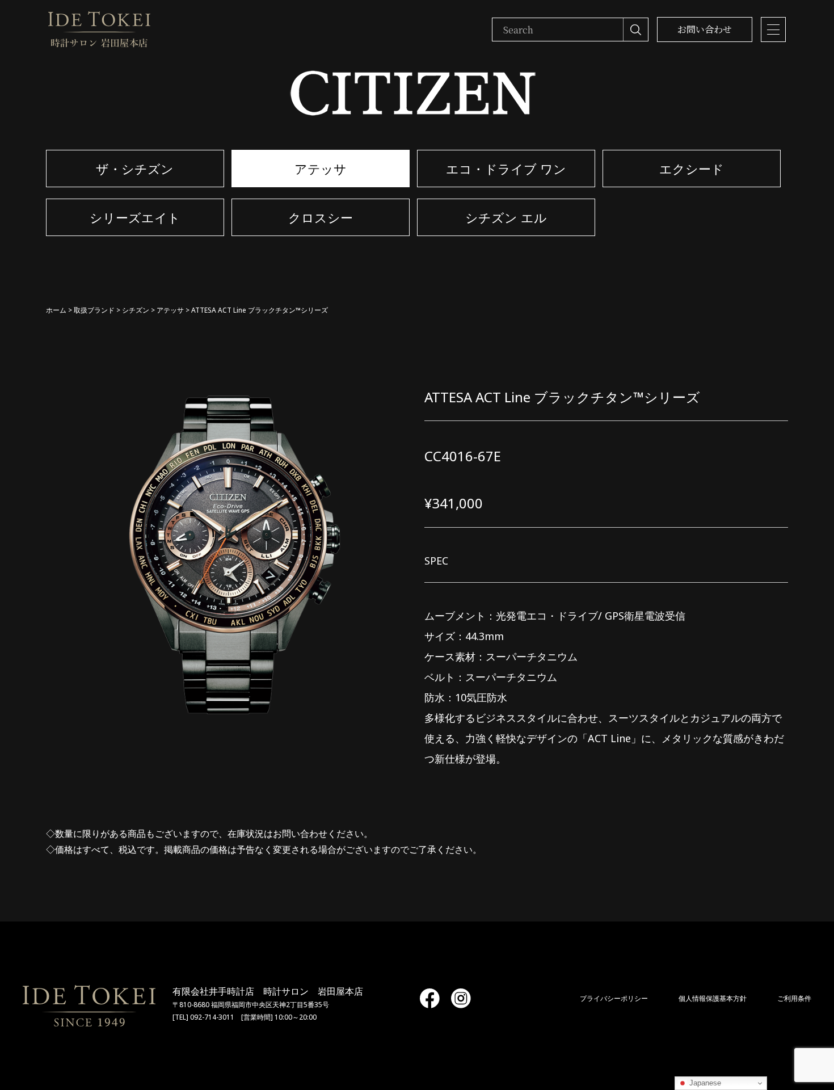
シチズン (135, 310)
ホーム (56, 310)
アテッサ (170, 310)
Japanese (704, 1083)
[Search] (635, 29)
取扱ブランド (94, 310)
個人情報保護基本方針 (713, 998)
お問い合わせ (704, 29)
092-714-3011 (212, 1017)
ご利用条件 (794, 998)
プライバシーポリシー (614, 998)
